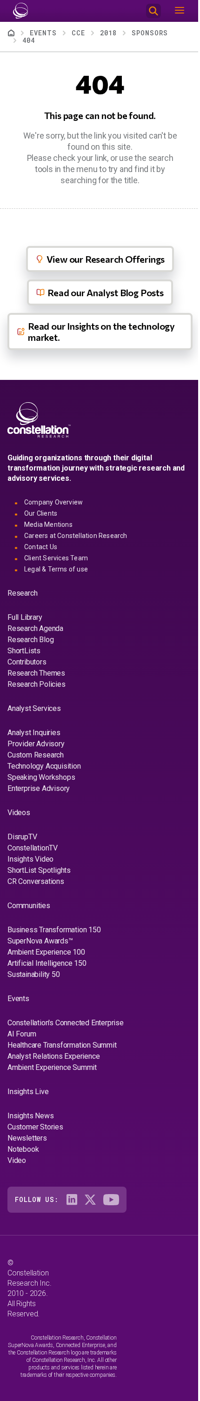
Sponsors (150, 32)
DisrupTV (22, 836)
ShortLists (23, 650)
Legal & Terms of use (56, 569)
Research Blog (30, 639)
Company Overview (53, 502)
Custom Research (35, 754)
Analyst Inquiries (33, 732)
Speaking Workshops (41, 777)
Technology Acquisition (44, 766)
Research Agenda (35, 628)
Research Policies (36, 684)
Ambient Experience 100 (46, 952)
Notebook (23, 1149)
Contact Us (40, 547)
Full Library (24, 617)
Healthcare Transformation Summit (62, 1045)
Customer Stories (35, 1126)
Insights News (30, 1115)
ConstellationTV (32, 847)
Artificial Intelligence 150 (47, 963)
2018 (108, 32)
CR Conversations (35, 881)
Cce (78, 32)
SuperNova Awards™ (40, 940)
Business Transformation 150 (54, 929)
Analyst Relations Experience (53, 1056)
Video (16, 1160)
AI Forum (21, 1033)
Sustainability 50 (33, 974)
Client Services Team (56, 558)
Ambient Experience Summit (52, 1067)
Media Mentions (48, 524)
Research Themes (36, 673)
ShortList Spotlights (39, 870)
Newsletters (27, 1138)
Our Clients (40, 513)
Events (43, 32)
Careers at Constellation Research (75, 535)
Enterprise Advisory (38, 788)
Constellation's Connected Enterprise (65, 1022)
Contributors (27, 661)
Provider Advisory (36, 743)
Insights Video (30, 859)
